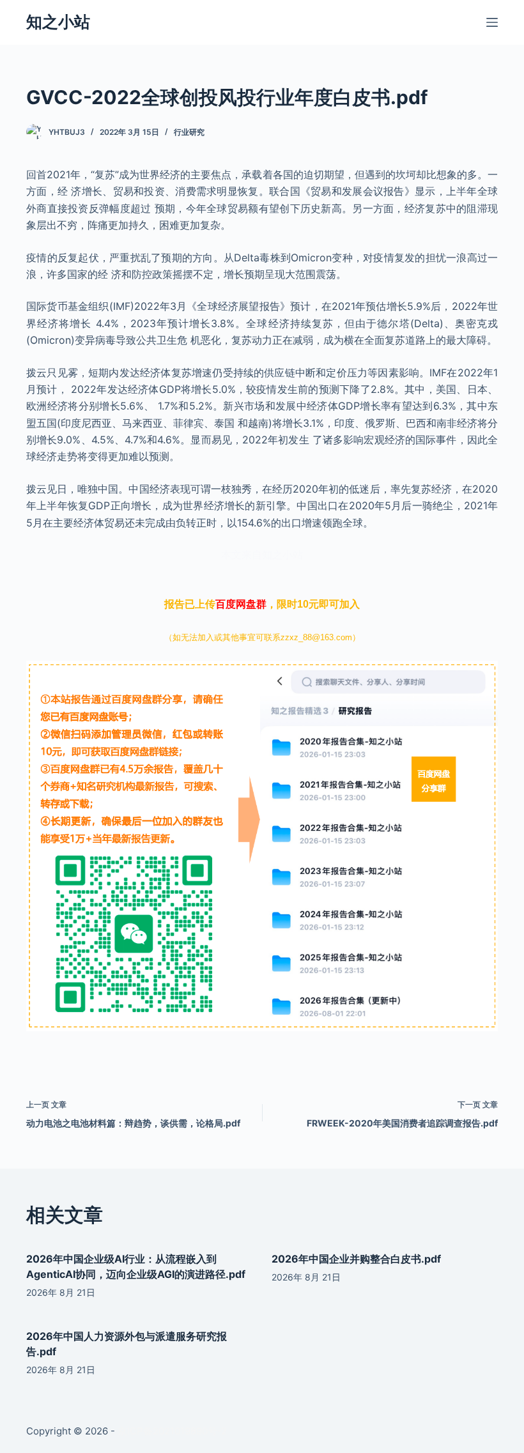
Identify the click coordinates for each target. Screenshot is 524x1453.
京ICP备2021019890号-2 (172, 1431)
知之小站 (58, 21)
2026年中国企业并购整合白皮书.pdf (356, 1258)
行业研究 (189, 132)
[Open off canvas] (492, 22)
